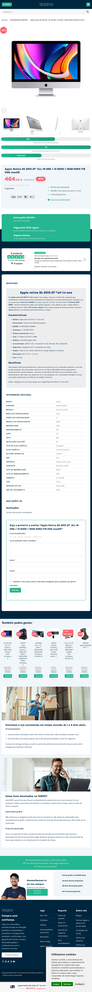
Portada (5, 20)
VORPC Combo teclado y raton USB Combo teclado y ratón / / (53, 649)
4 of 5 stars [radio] (27, 537)
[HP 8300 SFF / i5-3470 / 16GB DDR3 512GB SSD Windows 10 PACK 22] (38, 634)
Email (12, 571)
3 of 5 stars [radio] (20, 537)
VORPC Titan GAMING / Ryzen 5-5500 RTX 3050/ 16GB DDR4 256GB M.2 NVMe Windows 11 (23, 654)
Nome (12, 560)
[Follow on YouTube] (14, 962)
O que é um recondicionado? (59, 200)
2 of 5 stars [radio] (14, 537)
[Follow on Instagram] (6, 962)
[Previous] (6, 68)
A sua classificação (18, 533)
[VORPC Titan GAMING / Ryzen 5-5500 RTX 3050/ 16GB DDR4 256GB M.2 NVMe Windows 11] (23, 634)
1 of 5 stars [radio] (10, 537)
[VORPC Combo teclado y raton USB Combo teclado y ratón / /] (54, 634)
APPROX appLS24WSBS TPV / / (85, 645)
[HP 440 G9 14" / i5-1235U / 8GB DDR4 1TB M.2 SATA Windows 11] (8, 634)
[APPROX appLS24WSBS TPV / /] (84, 634)
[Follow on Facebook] (3, 962)
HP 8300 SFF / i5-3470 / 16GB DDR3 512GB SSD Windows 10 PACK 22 (38, 649)
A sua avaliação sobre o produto (23, 541)
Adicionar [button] (8, 676)
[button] (7, 4)
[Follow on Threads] (11, 962)
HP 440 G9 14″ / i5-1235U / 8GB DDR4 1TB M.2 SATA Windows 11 (8, 651)
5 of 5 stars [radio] (37, 537)
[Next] (86, 68)
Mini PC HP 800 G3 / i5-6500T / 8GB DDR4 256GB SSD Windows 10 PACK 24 (69, 651)
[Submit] (87, 12)
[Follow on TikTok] (8, 962)
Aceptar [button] (56, 984)
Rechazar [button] (67, 984)
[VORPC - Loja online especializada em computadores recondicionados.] (46, 4)
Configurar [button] (79, 984)
